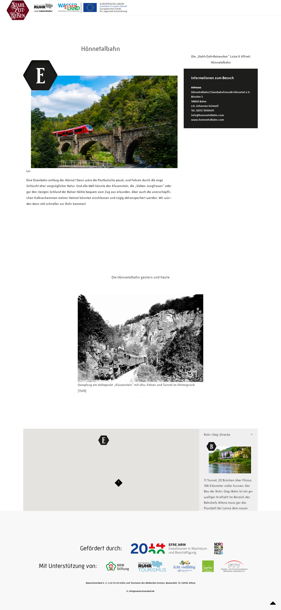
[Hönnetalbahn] (100, 165)
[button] (103, 440)
